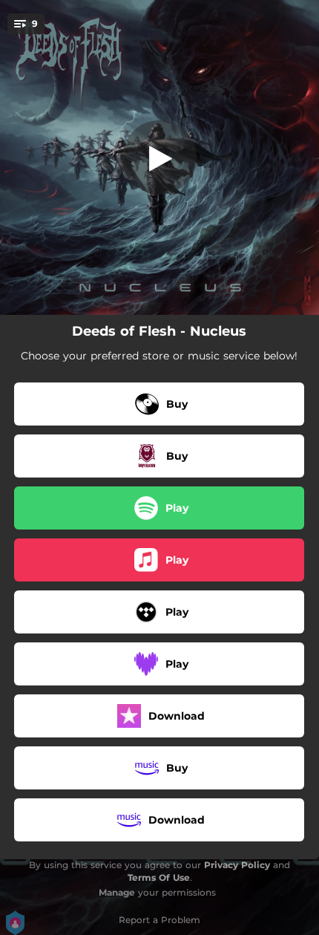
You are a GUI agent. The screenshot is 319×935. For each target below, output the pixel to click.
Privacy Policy (237, 864)
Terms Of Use (159, 877)
